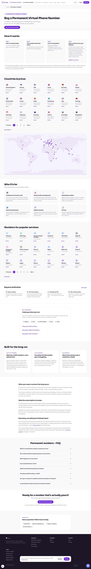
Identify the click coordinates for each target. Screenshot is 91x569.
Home (7, 7)
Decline (60, 559)
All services (45, 2)
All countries (38, 2)
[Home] (5, 2)
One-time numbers (29, 2)
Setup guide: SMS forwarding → (30, 326)
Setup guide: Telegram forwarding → (31, 330)
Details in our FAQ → (74, 60)
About (58, 2)
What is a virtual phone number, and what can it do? (45, 448)
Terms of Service (10, 551)
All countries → (8, 129)
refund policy (36, 425)
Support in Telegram (52, 523)
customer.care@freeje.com (38, 523)
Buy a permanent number (12, 27)
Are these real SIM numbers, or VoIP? (45, 473)
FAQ (55, 2)
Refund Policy (9, 559)
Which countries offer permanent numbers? (45, 468)
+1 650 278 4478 (26, 523)
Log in (80, 2)
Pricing (50, 2)
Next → (29, 125)
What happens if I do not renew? (45, 458)
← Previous (8, 125)
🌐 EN (75, 2)
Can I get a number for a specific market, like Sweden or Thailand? (45, 478)
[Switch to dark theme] (2, 566)
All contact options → (27, 526)
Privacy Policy (9, 553)
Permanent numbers (16, 2)
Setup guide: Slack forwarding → (30, 333)
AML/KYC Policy (9, 557)
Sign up (86, 2)
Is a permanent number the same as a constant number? (45, 483)
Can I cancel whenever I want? (45, 463)
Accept (67, 559)
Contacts (63, 2)
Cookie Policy (9, 555)
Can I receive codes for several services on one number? (45, 453)
